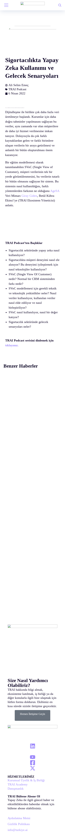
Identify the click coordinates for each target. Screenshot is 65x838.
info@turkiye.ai (18, 830)
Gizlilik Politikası (19, 824)
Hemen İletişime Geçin (32, 713)
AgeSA (54, 191)
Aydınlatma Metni (19, 818)
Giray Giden (29, 195)
